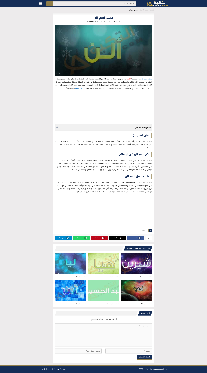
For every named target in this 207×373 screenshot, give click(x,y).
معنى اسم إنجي (146, 303)
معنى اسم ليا (81, 276)
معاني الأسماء (144, 10)
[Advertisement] (103, 108)
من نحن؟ (63, 369)
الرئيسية (152, 10)
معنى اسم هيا (113, 276)
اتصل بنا (42, 369)
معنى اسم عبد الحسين (111, 303)
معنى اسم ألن (146, 79)
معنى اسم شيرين (146, 276)
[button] (103, 127)
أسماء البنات (79, 88)
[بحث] (49, 3)
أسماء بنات (144, 231)
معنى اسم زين (81, 303)
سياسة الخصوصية (52, 369)
